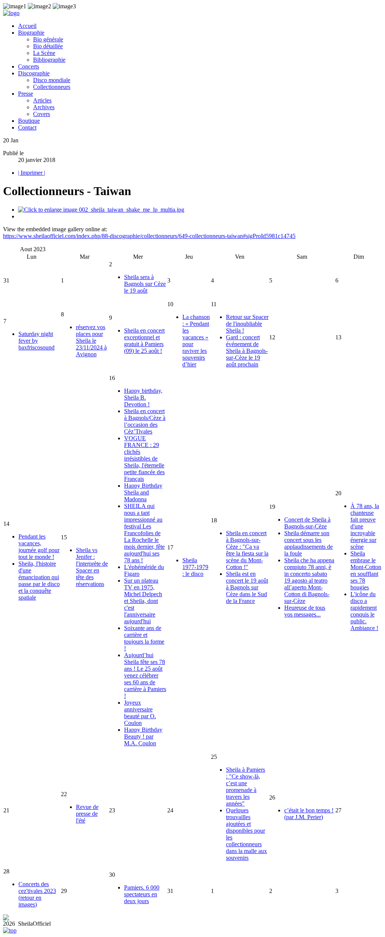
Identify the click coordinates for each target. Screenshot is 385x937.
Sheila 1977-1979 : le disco (195, 567)
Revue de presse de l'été (87, 814)
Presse (25, 93)
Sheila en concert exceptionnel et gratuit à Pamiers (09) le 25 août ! (144, 340)
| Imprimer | (31, 172)
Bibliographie (49, 59)
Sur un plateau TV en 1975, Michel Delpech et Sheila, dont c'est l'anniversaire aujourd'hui (143, 600)
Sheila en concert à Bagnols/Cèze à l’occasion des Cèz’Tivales (144, 421)
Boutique (29, 121)
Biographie (31, 32)
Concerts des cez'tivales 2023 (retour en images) (37, 894)
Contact (27, 127)
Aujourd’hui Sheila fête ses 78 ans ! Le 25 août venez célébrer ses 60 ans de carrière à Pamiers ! (145, 675)
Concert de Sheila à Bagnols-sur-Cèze (307, 523)
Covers (41, 114)
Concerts (28, 66)
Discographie (34, 73)
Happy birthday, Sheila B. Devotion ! (143, 397)
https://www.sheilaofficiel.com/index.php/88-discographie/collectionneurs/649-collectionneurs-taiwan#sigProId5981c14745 (149, 236)
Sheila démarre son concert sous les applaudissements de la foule (308, 543)
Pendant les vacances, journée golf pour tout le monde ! (38, 546)
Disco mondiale (51, 80)
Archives (44, 107)
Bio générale (48, 39)
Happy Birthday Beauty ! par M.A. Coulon (143, 736)
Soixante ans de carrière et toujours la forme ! (144, 638)
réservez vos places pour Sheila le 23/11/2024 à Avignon (91, 340)
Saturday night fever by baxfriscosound (36, 341)
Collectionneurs (51, 87)
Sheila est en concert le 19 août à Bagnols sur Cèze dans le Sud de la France (247, 587)
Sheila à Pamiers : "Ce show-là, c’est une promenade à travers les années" (245, 786)
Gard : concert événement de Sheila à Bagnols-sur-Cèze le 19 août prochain (247, 351)
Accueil (27, 26)
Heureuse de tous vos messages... (304, 611)
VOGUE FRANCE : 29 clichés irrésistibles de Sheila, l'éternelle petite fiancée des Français (144, 458)
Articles (42, 100)
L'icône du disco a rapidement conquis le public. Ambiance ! (364, 611)
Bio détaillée (48, 46)
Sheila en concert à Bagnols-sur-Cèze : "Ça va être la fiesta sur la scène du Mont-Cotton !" (247, 550)
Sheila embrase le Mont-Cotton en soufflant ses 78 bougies (365, 570)
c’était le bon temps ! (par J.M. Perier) (308, 813)
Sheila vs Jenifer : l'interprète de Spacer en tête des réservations (92, 567)
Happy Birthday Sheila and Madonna (143, 492)
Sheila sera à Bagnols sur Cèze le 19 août (145, 284)
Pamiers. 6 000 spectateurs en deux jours (141, 894)
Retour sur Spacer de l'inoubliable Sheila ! (247, 324)
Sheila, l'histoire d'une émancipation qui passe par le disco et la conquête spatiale (39, 580)
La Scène (44, 53)
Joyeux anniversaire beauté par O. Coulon (140, 712)
